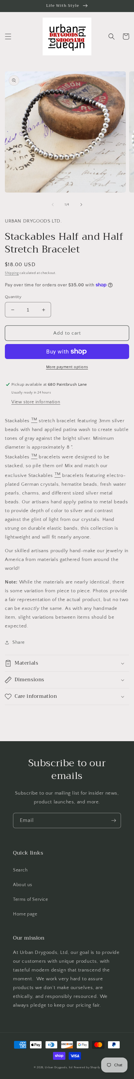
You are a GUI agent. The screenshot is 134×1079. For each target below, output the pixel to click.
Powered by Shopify (87, 1067)
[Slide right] (81, 204)
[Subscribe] (113, 820)
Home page (25, 914)
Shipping (12, 273)
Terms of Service (30, 899)
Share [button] (18, 642)
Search (20, 870)
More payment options (67, 367)
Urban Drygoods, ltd (59, 1067)
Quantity (13, 297)
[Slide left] (53, 204)
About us (22, 884)
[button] (8, 36)
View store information (35, 402)
